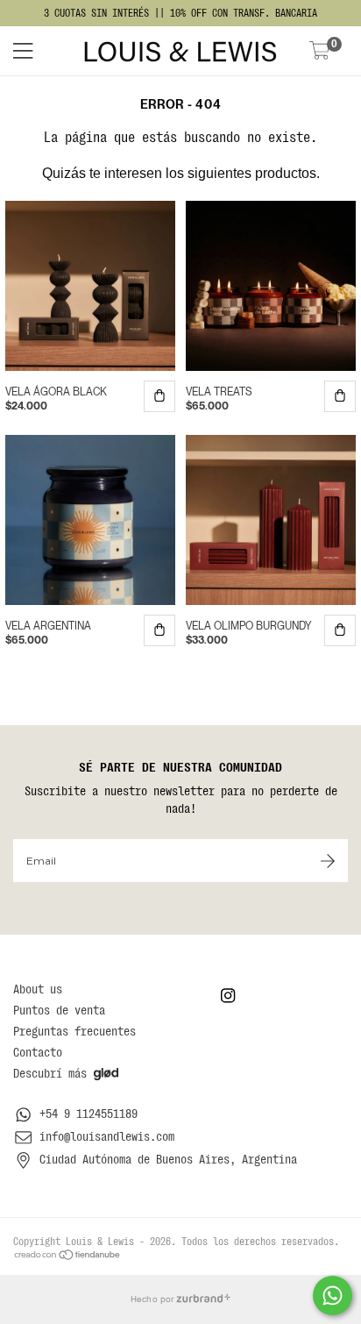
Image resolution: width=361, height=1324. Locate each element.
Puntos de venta (59, 1010)
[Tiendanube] (68, 1254)
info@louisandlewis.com (106, 1136)
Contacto (37, 1052)
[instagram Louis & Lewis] (228, 996)
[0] (319, 52)
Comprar (159, 396)
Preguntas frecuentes (74, 1031)
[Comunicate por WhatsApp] (332, 1295)
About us (37, 989)
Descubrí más (50, 1073)
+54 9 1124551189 (88, 1114)
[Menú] (41, 50)
